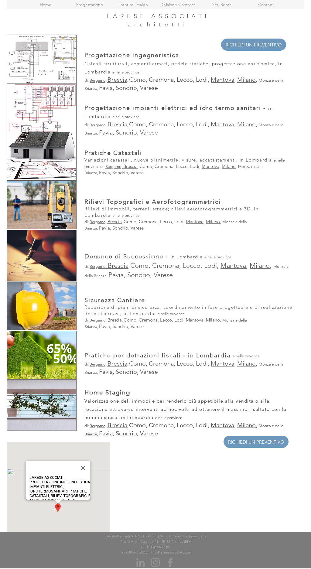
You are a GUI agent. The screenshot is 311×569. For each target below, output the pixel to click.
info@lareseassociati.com (170, 552)
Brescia (130, 166)
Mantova (210, 166)
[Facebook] (170, 562)
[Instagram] (155, 562)
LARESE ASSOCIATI (158, 16)
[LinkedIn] (140, 562)
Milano (229, 166)
